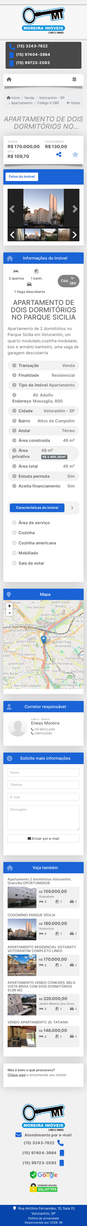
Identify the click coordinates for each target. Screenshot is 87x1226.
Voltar (75, 103)
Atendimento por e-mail (48, 1135)
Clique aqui (17, 1075)
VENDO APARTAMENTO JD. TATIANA (38, 1022)
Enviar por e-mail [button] (45, 838)
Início (15, 98)
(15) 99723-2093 (33, 62)
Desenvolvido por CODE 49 (43, 1222)
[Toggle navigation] (74, 80)
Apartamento (22, 103)
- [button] (9, 613)
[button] (13, 209)
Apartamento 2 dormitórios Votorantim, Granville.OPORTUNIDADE (39, 881)
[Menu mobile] (9, 80)
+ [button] (9, 606)
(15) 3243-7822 (32, 46)
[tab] (22, 177)
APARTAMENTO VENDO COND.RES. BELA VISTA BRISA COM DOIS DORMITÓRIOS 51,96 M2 (41, 986)
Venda (29, 98)
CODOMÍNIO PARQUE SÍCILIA (31, 915)
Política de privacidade (43, 1218)
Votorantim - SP (51, 98)
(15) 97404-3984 (33, 54)
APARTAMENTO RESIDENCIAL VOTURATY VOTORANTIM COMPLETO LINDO (42, 949)
